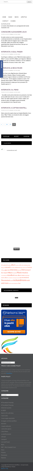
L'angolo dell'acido (6, 426)
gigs (6, 270)
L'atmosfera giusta (6, 429)
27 (10, 124)
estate (23, 267)
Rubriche (3, 458)
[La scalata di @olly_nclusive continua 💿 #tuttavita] (16, 161)
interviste (19, 270)
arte (20, 265)
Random (26, 136)
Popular (6, 136)
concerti (7, 267)
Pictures (3, 452)
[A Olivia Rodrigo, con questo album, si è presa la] (16, 189)
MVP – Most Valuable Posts (8, 447)
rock (11, 280)
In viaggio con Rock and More (9, 421)
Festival (29, 267)
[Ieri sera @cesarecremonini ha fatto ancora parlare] (16, 213)
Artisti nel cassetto (6, 408)
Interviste (3, 423)
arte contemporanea (25, 265)
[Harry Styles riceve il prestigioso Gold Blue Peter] (16, 173)
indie (8, 270)
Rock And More (16, 465)
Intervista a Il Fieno (9, 90)
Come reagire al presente (8, 418)
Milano (10, 272)
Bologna (2, 267)
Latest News (4, 431)
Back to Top (4, 468)
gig (3, 270)
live (23, 270)
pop (18, 277)
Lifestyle (3, 437)
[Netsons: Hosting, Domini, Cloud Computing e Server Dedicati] (14, 334)
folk (2, 270)
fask (26, 267)
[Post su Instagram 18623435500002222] (16, 155)
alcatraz (17, 265)
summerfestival (14, 283)
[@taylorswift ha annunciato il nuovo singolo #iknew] (16, 233)
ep (21, 267)
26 (7, 124)
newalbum (11, 275)
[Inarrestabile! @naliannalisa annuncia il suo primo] (16, 203)
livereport (28, 270)
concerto (13, 267)
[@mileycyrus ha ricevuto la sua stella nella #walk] (16, 242)
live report (4, 273)
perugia (14, 277)
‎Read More (9, 373)
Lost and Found (5, 442)
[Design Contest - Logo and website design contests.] (9, 352)
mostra (15, 273)
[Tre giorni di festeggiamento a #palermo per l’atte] (16, 224)
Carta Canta (4, 416)
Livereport (4, 439)
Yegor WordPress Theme (8, 466)
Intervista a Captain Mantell (14, 108)
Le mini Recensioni (6, 434)
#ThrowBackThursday (6, 265)
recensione (25, 278)
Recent (16, 136)
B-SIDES (3, 410)
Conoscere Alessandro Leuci (14, 32)
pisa (17, 277)
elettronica (18, 267)
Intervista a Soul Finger (11, 52)
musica (25, 272)
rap (20, 277)
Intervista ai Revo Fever (11, 68)
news (23, 275)
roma (10, 283)
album (13, 265)
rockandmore (19, 280)
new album (18, 275)
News (2, 450)
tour (19, 283)
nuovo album (4, 277)
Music (19, 272)
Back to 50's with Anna (7, 413)
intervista (13, 270)
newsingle (27, 275)
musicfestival (4, 275)
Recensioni (5, 280)
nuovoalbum (10, 277)
